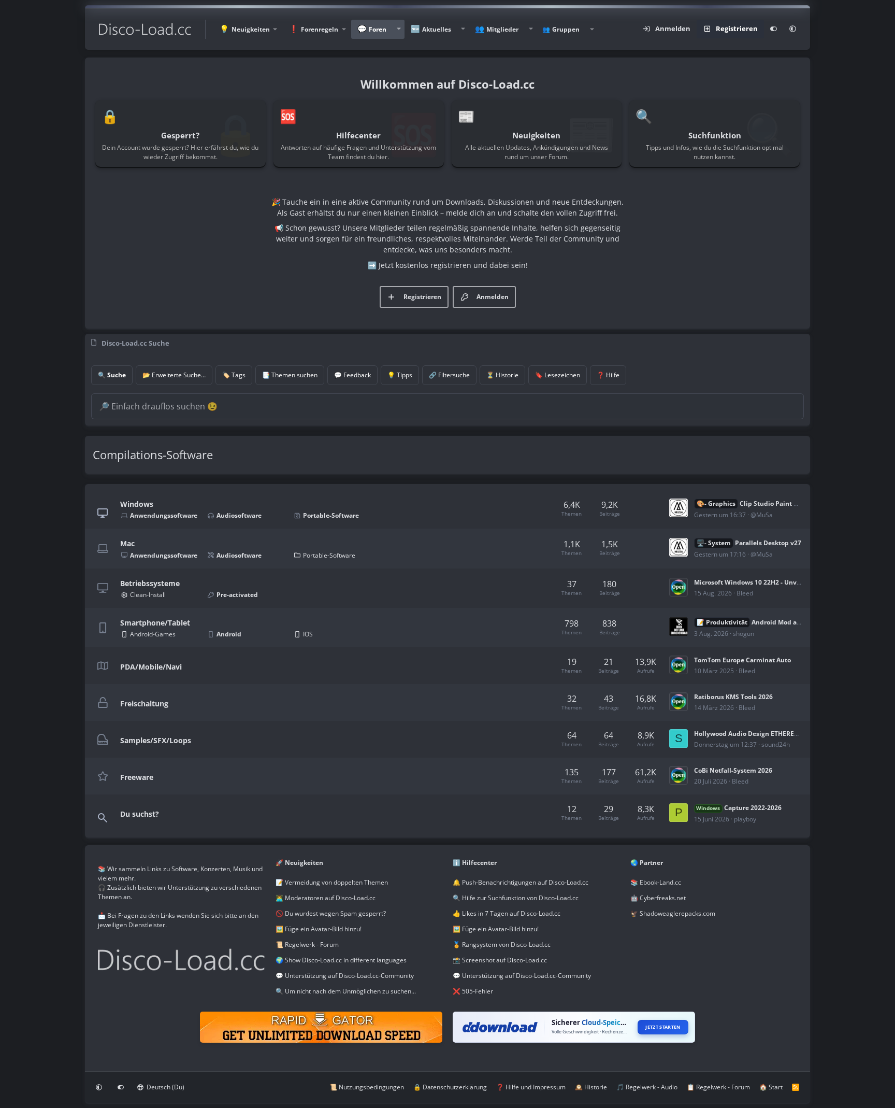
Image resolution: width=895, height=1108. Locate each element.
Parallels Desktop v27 (749, 542)
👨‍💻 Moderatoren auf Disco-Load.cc (326, 897)
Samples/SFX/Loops (155, 740)
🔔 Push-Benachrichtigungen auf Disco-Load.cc (520, 882)
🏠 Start (771, 1087)
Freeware (136, 777)
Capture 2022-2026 (738, 807)
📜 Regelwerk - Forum (307, 944)
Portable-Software (331, 515)
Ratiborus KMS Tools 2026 (733, 696)
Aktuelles (436, 29)
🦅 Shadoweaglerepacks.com (672, 913)
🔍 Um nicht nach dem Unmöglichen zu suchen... (346, 991)
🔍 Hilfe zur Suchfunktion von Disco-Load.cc (516, 897)
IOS (308, 634)
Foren (377, 29)
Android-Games (153, 634)
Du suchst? (139, 814)
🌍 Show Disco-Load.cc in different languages (341, 960)
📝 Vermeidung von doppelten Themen (332, 882)
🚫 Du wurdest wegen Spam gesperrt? (331, 913)
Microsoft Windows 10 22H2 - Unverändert (759, 582)
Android (228, 634)
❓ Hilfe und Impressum (531, 1087)
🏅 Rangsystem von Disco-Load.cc (502, 944)
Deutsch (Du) (164, 1087)
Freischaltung (144, 703)
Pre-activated (237, 594)
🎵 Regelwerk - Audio (646, 1087)
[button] (248, 29)
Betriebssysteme (150, 583)
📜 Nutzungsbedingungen (366, 1087)
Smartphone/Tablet (155, 623)
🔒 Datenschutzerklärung (450, 1087)
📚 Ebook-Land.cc (655, 882)
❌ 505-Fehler (473, 991)
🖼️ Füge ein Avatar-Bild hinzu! (319, 929)
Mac (127, 543)
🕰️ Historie (591, 1087)
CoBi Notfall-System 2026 (733, 770)
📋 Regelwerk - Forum (718, 1087)
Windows (136, 504)
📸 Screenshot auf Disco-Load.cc (500, 960)
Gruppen (566, 29)
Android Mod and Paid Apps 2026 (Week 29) (791, 622)
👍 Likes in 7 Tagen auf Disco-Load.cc (506, 913)
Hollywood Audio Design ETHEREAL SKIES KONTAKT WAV (781, 733)
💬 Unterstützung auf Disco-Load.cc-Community (345, 975)
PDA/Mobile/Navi (151, 666)
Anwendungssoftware (163, 515)
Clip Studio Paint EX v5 (753, 503)
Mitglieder (502, 29)
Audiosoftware (239, 515)
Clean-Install (148, 594)
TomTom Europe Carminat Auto (742, 660)
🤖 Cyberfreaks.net (658, 897)
